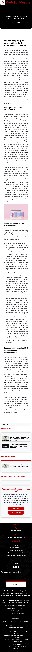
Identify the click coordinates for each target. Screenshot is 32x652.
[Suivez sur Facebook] (14, 567)
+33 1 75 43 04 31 (16, 531)
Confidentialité (15, 618)
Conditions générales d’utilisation (15, 608)
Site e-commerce (16, 512)
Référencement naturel (16, 550)
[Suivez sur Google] (17, 567)
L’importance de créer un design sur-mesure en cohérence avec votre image (19, 438)
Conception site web (16, 548)
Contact (16, 563)
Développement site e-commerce (16, 555)
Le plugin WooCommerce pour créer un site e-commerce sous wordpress (19, 446)
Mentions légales (15, 611)
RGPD (15, 616)
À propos (16, 545)
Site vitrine (16, 508)
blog (16, 560)
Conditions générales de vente (15, 613)
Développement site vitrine (16, 553)
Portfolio (16, 558)
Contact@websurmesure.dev (16, 537)
